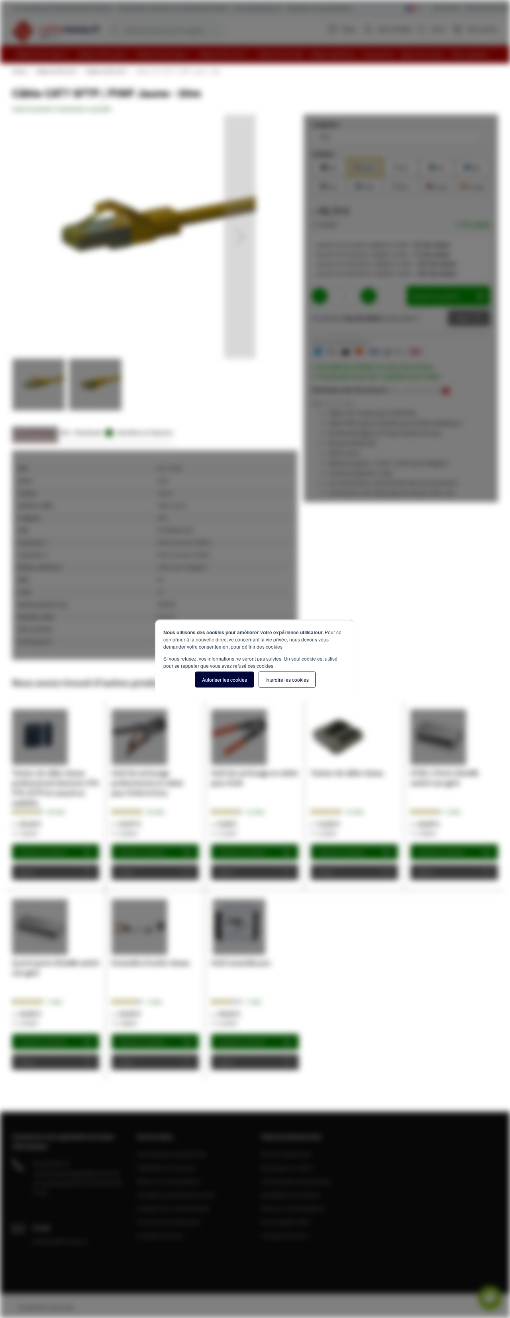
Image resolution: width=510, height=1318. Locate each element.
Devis (463, 318)
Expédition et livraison (166, 1168)
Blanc (400, 186)
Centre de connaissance (168, 1222)
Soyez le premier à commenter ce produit (61, 108)
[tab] (35, 434)
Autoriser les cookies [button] (224, 679)
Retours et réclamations (168, 1181)
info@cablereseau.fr (60, 1241)
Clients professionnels (487, 8)
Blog (349, 29)
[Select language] (413, 9)
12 (255, 811)
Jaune (365, 167)
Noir (329, 167)
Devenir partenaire (286, 1154)
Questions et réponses (145, 432)
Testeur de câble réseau (347, 772)
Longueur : (326, 124)
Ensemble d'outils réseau (151, 962)
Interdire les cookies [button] (287, 679)
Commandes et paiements (171, 1154)
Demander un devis (287, 1168)
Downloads (92, 432)
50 (156, 811)
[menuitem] (43, 54)
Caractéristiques (35, 432)
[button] (240, 236)
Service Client (446, 8)
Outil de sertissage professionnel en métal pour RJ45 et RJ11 (147, 782)
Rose (329, 186)
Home (19, 71)
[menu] (258, 54)
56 (56, 811)
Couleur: (323, 154)
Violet (365, 186)
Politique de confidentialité (173, 1208)
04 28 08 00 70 (51, 1164)
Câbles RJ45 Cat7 (55, 71)
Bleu (472, 167)
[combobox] (165, 30)
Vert (437, 167)
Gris (400, 167)
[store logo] (56, 31)
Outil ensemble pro (241, 962)
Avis (65, 432)
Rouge (436, 186)
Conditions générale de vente (176, 1195)
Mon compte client (285, 1222)
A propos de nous (160, 1235)
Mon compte (394, 29)
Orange (472, 186)
